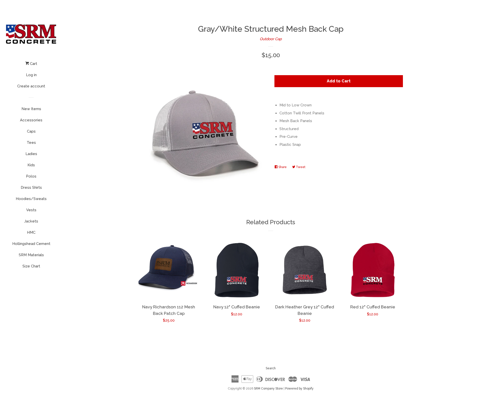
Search (271, 368)
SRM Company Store (268, 388)
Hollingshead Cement (31, 243)
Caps (31, 131)
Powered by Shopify (299, 388)
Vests (31, 210)
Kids (31, 165)
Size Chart (31, 266)
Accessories (31, 120)
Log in (31, 75)
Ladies (31, 154)
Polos (31, 176)
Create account (31, 86)
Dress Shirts (31, 187)
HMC (31, 232)
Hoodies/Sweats (31, 199)
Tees (31, 142)
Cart (33, 63)
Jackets (31, 221)
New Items (31, 109)
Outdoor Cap (271, 39)
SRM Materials (31, 255)
